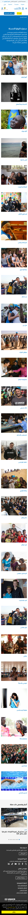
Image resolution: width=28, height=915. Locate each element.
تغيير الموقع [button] (7, 1)
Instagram (19, 864)
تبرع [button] (4, 9)
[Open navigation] (26, 9)
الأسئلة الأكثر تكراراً (22, 885)
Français (16, 4)
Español (10, 4)
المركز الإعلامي (23, 890)
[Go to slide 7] (10, 840)
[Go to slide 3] (16, 840)
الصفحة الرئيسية (23, 17)
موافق (14, 912)
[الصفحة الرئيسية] (19, 9)
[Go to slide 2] (17, 840)
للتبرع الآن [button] (23, 853)
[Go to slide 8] (8, 840)
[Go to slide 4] (14, 840)
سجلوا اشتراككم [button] (21, 877)
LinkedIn (9, 864)
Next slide (2, 817)
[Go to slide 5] (13, 840)
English (22, 4)
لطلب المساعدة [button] (8, 13)
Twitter (26, 864)
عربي (5, 4)
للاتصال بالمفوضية (22, 888)
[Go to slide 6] (11, 840)
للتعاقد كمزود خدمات (21, 892)
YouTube (16, 864)
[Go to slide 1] (19, 840)
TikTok (12, 864)
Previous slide (25, 817)
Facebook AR (22, 864)
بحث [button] (7, 9)
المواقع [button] (2, 9)
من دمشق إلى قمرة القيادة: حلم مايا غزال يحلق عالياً (14, 833)
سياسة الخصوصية (11, 907)
